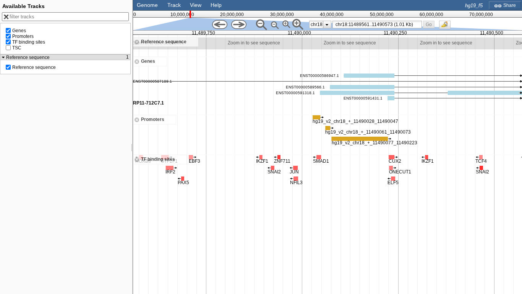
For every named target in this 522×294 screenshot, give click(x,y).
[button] (428, 24)
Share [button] (509, 5)
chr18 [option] (317, 24)
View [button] (195, 5)
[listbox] (320, 24)
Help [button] (216, 5)
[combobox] (377, 24)
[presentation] (327, 24)
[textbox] (379, 24)
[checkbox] (446, 27)
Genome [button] (147, 5)
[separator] (132, 147)
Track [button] (174, 5)
